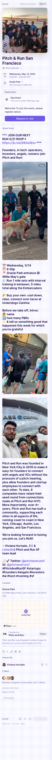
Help (23, 723)
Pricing (15, 723)
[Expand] (25, 646)
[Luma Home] (5, 4)
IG (31, 546)
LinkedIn (8, 549)
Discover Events (28, 4)
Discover (6, 723)
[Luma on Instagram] (20, 718)
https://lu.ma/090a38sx (19, 143)
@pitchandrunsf (33, 561)
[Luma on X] (25, 718)
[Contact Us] (29, 718)
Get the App (40, 719)
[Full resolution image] (25, 211)
